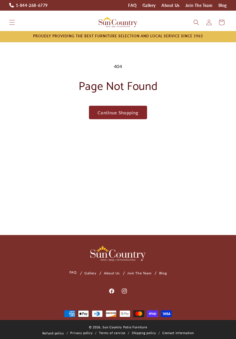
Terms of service (112, 333)
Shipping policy (144, 333)
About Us (170, 5)
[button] (12, 22)
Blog (222, 5)
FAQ (132, 5)
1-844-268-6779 (32, 5)
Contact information (178, 333)
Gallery (149, 5)
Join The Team (199, 5)
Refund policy (53, 333)
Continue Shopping (118, 112)
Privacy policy (81, 333)
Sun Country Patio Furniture (124, 327)
